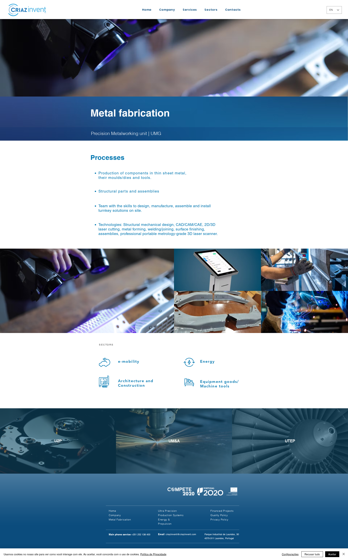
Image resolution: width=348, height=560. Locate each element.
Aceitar (332, 554)
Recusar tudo (312, 554)
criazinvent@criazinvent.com (181, 534)
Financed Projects (222, 510)
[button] (219, 519)
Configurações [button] (290, 554)
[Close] (343, 554)
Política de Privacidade (153, 554)
